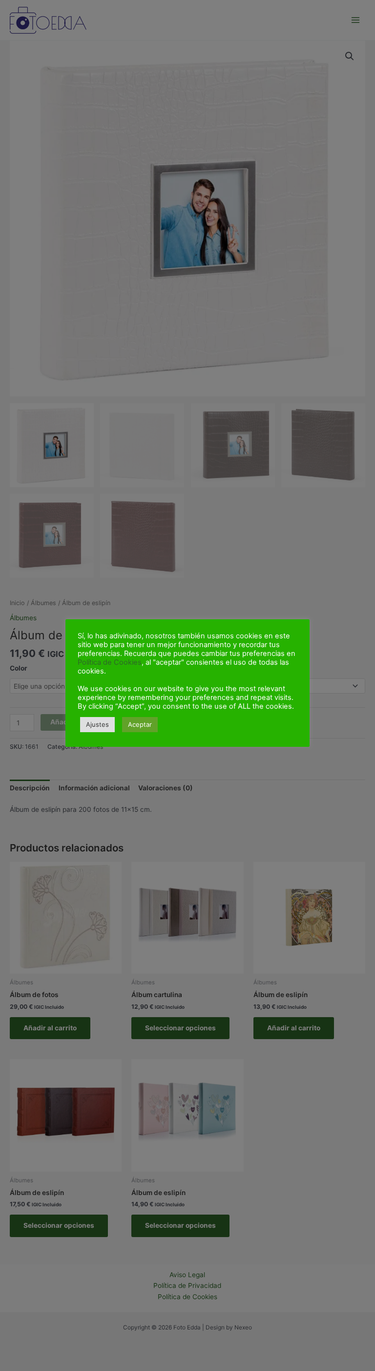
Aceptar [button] (140, 724)
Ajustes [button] (97, 724)
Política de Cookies (110, 662)
